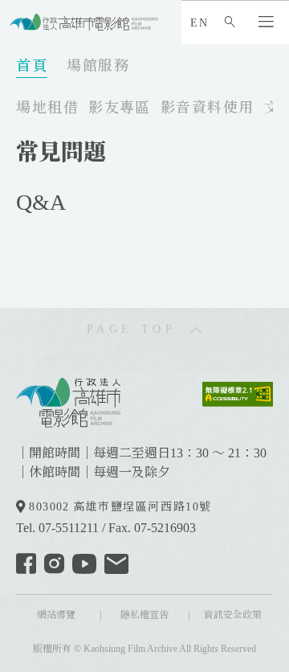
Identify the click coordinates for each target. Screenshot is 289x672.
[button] (269, 22)
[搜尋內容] (233, 22)
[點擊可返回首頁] (84, 22)
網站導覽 (56, 615)
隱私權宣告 (144, 615)
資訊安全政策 (233, 615)
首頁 (31, 66)
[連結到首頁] (68, 401)
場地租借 (47, 108)
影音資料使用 (207, 108)
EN (199, 23)
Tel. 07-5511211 (57, 528)
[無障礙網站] (237, 393)
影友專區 (119, 108)
